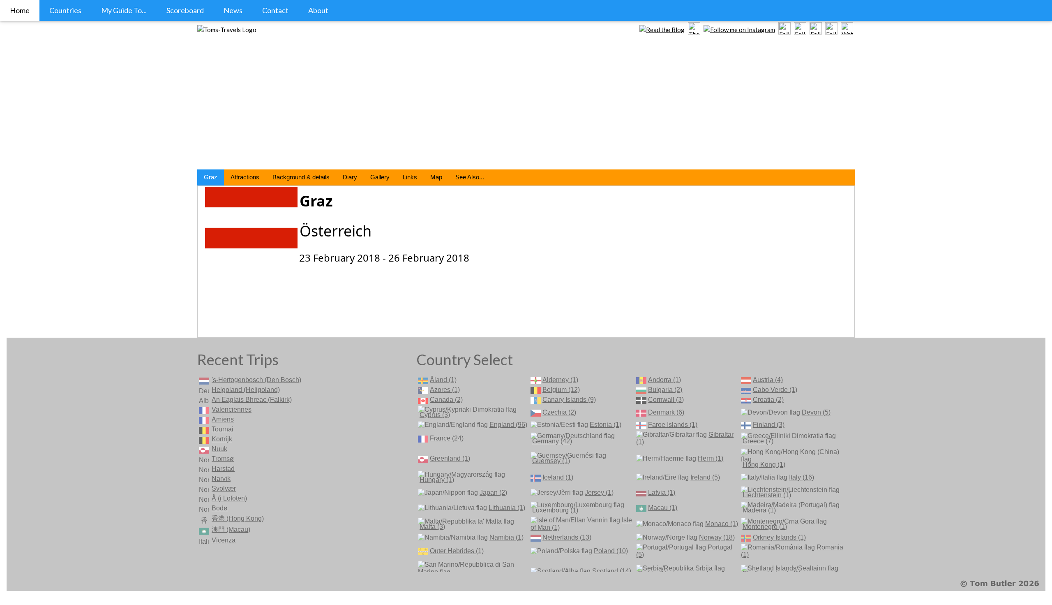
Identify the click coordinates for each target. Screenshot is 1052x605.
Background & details (301, 177)
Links (410, 177)
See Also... (469, 177)
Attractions (245, 177)
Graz (210, 177)
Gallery (380, 177)
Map (436, 177)
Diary (350, 177)
